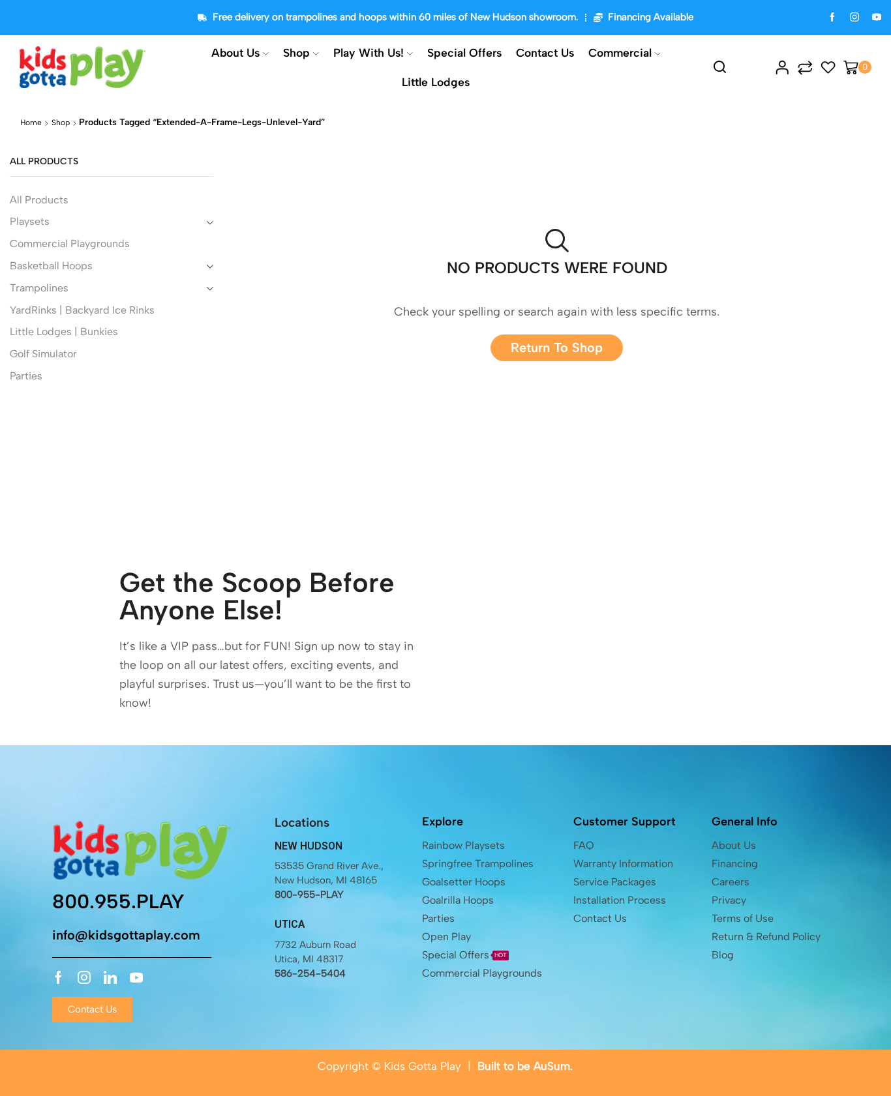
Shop (296, 52)
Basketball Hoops (51, 265)
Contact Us (545, 52)
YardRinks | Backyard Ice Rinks (82, 310)
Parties (26, 376)
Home (31, 122)
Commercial (620, 52)
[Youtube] (136, 977)
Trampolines (39, 288)
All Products (39, 200)
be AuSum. (545, 1066)
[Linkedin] (110, 977)
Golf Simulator (43, 354)
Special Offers (464, 52)
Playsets (30, 221)
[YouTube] (876, 17)
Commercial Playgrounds (70, 243)
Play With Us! (368, 52)
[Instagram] (854, 17)
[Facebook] (832, 17)
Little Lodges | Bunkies (64, 331)
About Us (235, 52)
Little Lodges (436, 82)
